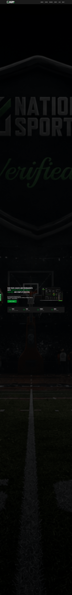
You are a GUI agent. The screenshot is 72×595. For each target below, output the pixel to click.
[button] (42, 2)
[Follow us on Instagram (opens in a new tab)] (0, 300)
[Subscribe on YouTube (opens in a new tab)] (0, 299)
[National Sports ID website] (11, 2)
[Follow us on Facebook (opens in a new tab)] (0, 294)
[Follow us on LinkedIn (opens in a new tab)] (0, 297)
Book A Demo (12, 301)
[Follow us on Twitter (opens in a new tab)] (0, 296)
